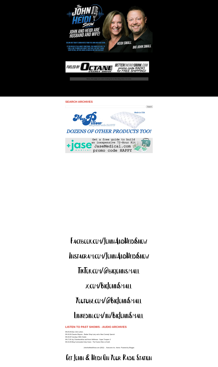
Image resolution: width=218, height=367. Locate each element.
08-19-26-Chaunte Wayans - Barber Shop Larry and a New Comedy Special (90, 334)
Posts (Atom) (113, 90)
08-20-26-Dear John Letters (74, 332)
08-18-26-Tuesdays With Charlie (75, 337)
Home (109, 85)
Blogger (131, 348)
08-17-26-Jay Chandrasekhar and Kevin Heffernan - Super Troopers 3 (88, 339)
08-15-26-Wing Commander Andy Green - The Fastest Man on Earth (87, 342)
